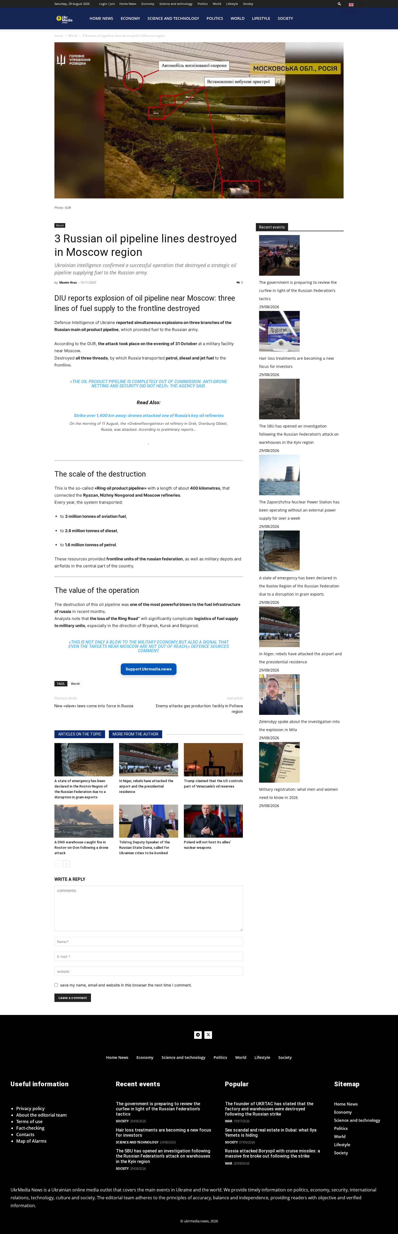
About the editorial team (41, 1115)
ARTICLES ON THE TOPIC (79, 734)
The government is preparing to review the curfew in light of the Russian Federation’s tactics (298, 290)
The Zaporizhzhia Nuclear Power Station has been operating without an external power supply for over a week (299, 510)
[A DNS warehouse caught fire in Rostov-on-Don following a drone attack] (83, 821)
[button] (339, 4)
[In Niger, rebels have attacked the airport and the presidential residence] (148, 759)
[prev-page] (57, 863)
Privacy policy (30, 1108)
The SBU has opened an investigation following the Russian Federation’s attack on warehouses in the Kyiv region (299, 434)
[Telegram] (198, 1035)
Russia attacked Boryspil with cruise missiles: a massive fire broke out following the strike (272, 1153)
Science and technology (176, 4)
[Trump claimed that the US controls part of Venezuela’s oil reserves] (213, 759)
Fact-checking (30, 1128)
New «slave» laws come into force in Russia (93, 705)
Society (248, 4)
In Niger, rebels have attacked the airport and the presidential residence (146, 786)
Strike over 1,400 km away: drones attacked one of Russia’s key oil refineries (149, 415)
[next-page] (66, 863)
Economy (147, 4)
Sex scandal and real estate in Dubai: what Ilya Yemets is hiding (271, 1132)
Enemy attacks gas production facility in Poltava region (199, 708)
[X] (208, 1035)
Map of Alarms (31, 1141)
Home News (127, 4)
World (217, 4)
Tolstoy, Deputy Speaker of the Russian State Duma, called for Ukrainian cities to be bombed (144, 847)
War (228, 1121)
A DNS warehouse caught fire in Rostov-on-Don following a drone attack (81, 847)
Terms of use (29, 1121)
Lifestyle (232, 4)
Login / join (107, 4)
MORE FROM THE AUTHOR (135, 734)
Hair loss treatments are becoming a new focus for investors (163, 1132)
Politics (203, 4)
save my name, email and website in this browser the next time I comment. (126, 985)
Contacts (25, 1134)
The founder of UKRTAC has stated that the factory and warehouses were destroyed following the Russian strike (269, 1109)
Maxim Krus (68, 282)
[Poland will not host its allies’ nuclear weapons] (213, 821)
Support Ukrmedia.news (149, 669)
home (58, 35)
